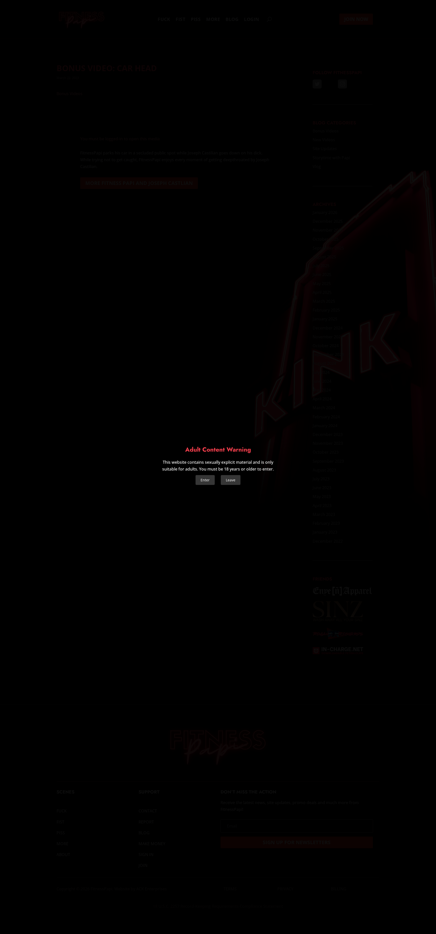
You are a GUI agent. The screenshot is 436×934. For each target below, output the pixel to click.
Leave (230, 480)
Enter (205, 480)
